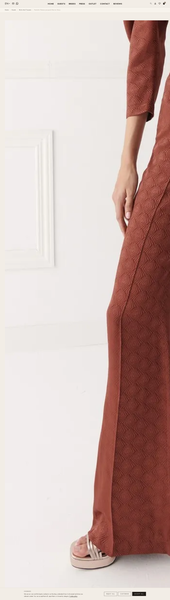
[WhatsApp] (17, 3)
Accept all (139, 594)
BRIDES (72, 4)
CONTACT (105, 4)
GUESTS (61, 4)
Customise (124, 594)
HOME (51, 4)
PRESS (82, 4)
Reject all (110, 594)
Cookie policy (73, 596)
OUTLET (93, 4)
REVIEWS (117, 4)
